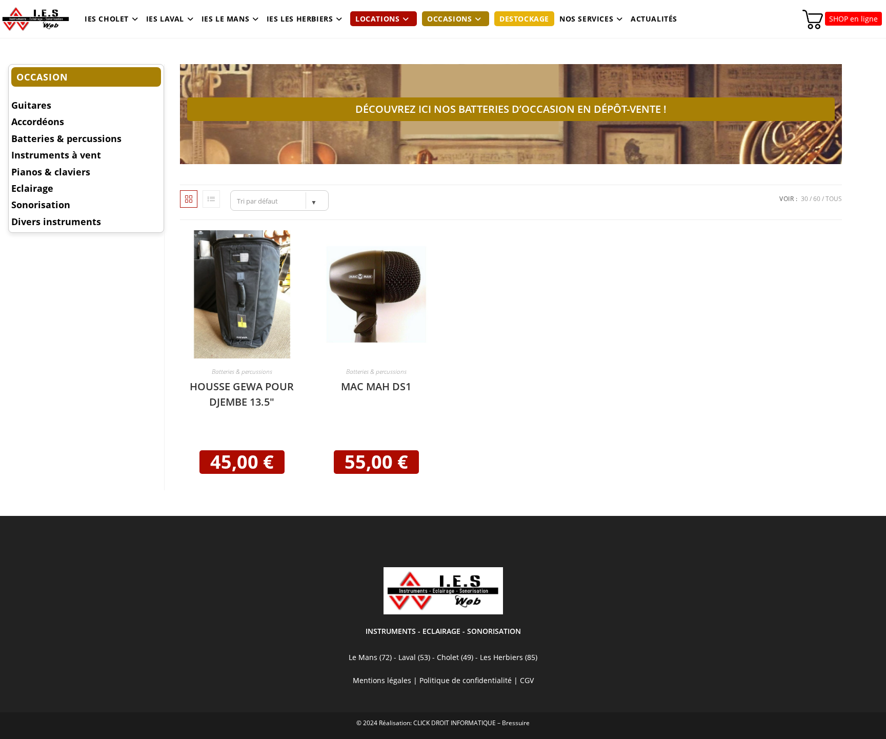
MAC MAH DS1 (376, 386)
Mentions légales (382, 680)
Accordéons (37, 121)
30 (804, 198)
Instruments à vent (56, 155)
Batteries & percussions (242, 371)
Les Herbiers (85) (508, 657)
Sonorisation (40, 204)
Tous (833, 198)
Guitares (31, 105)
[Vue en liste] (211, 199)
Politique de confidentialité (465, 680)
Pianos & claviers (50, 172)
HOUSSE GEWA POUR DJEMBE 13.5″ (242, 394)
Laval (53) (413, 657)
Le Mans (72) (370, 657)
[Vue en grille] (188, 199)
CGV (527, 680)
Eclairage (32, 188)
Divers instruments (56, 221)
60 (816, 198)
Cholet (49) (456, 657)
